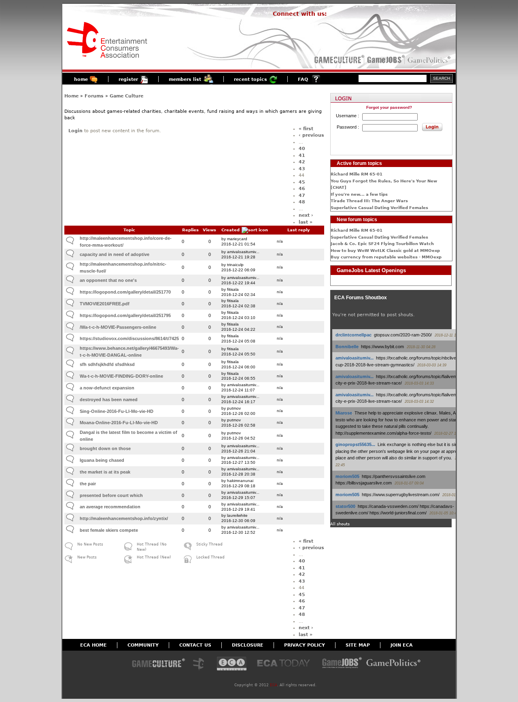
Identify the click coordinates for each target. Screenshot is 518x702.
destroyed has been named (109, 399)
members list (185, 79)
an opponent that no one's (108, 280)
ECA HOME (93, 645)
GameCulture (338, 60)
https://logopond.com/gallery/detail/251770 (125, 292)
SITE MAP (358, 645)
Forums (94, 96)
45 (302, 182)
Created (230, 230)
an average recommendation (110, 506)
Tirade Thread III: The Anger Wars (369, 201)
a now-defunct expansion (107, 387)
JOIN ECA (402, 645)
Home (71, 96)
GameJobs (384, 60)
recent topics (250, 79)
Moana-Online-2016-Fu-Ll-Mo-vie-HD (119, 422)
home (81, 79)
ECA (273, 685)
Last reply (298, 230)
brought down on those (105, 448)
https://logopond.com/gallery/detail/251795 (125, 315)
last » (305, 222)
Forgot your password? (389, 107)
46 (302, 188)
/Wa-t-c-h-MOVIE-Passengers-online (118, 327)
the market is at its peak (105, 471)
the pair (88, 483)
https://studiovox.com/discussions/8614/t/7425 (129, 338)
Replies (190, 230)
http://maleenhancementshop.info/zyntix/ (124, 518)
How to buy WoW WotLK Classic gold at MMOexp (385, 250)
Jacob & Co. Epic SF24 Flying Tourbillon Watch (382, 243)
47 (302, 195)
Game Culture (126, 96)
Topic (129, 230)
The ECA (200, 664)
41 (302, 155)
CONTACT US (195, 645)
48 (302, 202)
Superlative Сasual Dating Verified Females (379, 207)
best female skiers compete (109, 530)
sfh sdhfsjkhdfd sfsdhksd (107, 364)
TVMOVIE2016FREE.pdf (105, 303)
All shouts (340, 524)
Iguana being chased (102, 460)
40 (302, 148)
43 (302, 168)
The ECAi (231, 664)
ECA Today (285, 664)
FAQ (303, 79)
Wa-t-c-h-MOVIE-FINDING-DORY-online (121, 376)
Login (75, 130)
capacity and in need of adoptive (114, 254)
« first (306, 128)
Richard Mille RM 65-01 (356, 174)
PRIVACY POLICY (304, 645)
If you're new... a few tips (359, 194)
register (128, 79)
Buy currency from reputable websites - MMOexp (386, 257)
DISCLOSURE (247, 645)
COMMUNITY (143, 645)
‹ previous (311, 135)
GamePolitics (429, 60)
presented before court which (111, 495)
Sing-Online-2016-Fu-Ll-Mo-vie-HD (116, 411)
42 (302, 162)
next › (306, 215)
